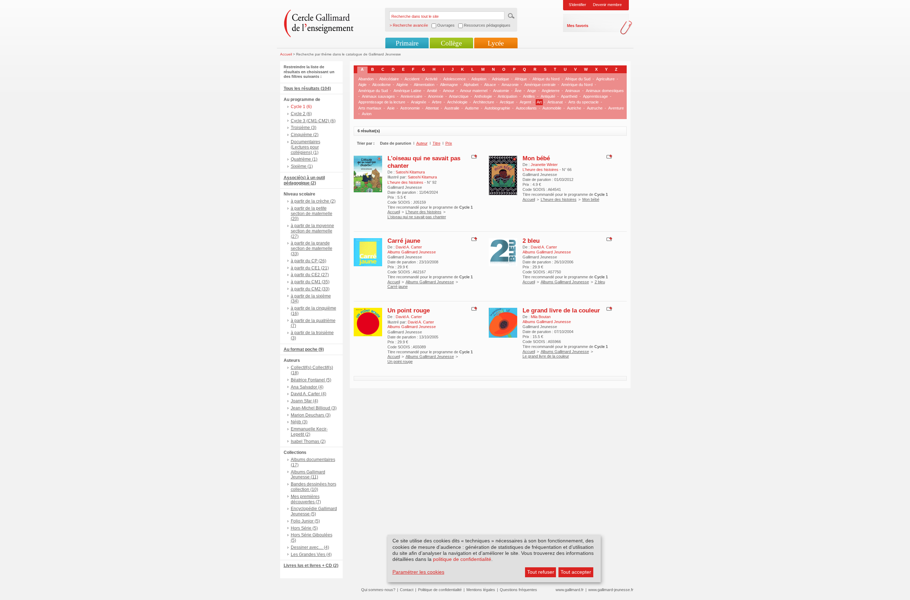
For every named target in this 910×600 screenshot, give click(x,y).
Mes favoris (577, 25)
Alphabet (471, 84)
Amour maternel (473, 91)
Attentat (432, 108)
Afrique (521, 79)
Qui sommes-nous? (378, 590)
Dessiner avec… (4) (310, 547)
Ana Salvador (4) (307, 387)
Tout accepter (576, 572)
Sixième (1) (302, 166)
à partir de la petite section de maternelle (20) (311, 213)
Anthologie (483, 96)
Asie (391, 108)
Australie (451, 108)
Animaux (572, 91)
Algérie (402, 84)
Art (539, 102)
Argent (525, 102)
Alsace (490, 84)
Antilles (529, 96)
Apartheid (569, 96)
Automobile (551, 108)
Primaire (407, 43)
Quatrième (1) (304, 159)
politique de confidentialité (462, 559)
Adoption (478, 79)
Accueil (286, 54)
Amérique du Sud (373, 91)
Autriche (574, 108)
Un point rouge (408, 310)
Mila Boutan (541, 317)
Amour (448, 91)
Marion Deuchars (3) (311, 415)
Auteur (422, 143)
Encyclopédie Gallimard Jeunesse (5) (314, 511)
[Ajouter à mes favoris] (473, 156)
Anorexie (435, 96)
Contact (406, 590)
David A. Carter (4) (308, 393)
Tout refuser (540, 572)
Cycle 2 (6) (301, 113)
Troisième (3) (303, 127)
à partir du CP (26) (308, 260)
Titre (436, 143)
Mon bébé (536, 158)
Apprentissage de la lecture (381, 102)
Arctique (507, 102)
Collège (451, 43)
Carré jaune (403, 240)
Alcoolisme (381, 84)
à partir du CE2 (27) (310, 274)
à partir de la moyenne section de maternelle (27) (312, 231)
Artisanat (555, 102)
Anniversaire (411, 96)
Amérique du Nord (577, 84)
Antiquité (548, 96)
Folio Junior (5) (305, 521)
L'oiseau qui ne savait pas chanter (416, 217)
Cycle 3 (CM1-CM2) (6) (313, 120)
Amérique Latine (407, 91)
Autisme (472, 108)
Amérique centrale (540, 84)
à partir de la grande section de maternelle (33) (311, 248)
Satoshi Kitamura (410, 172)
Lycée (496, 43)
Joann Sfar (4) (304, 400)
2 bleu (531, 240)
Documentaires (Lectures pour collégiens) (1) (305, 147)
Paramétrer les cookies (418, 572)
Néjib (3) (299, 421)
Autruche (595, 108)
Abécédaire (389, 79)
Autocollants (526, 108)
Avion (366, 114)
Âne (518, 91)
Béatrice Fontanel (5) (311, 379)
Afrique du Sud (577, 79)
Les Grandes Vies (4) (311, 554)
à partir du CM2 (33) (310, 288)
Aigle (362, 84)
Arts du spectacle (583, 102)
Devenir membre (607, 4)
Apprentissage (595, 96)
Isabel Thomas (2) (308, 441)
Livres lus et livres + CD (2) (311, 565)
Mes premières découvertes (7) (306, 499)
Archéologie (457, 102)
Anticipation (507, 96)
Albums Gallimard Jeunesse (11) (308, 475)
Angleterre (551, 91)
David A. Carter (409, 247)
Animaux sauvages (378, 96)
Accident (412, 79)
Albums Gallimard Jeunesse (430, 282)
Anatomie (501, 91)
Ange (531, 91)
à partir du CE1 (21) (310, 268)
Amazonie (510, 84)
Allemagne (449, 84)
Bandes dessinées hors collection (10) (313, 487)
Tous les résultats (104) (307, 88)
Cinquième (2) (304, 134)
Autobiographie (497, 108)
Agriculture (605, 79)
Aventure (616, 108)
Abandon (366, 79)
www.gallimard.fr (570, 590)
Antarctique (459, 96)
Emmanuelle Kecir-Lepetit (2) (309, 432)
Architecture (483, 102)
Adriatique (500, 79)
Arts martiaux (369, 108)
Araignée (418, 102)
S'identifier (577, 4)
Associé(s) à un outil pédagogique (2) (304, 180)
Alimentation (424, 84)
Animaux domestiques (605, 91)
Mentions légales (480, 590)
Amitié (432, 91)
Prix (448, 143)
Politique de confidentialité (440, 590)
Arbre (436, 102)
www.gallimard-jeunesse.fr (610, 590)
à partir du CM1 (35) (310, 281)
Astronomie (410, 108)
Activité (431, 79)
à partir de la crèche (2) (313, 201)
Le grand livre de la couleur (561, 310)
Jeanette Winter (544, 164)
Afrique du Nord (546, 79)
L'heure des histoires (423, 212)
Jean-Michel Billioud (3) (314, 408)
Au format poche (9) (304, 349)
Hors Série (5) (304, 528)
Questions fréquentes (518, 590)
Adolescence (454, 79)
